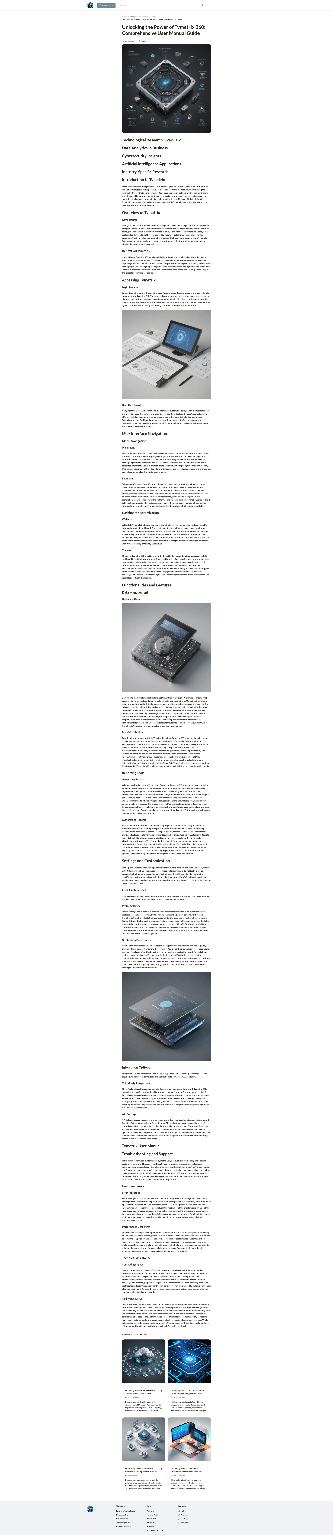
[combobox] (160, 5)
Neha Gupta (129, 41)
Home (124, 16)
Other (153, 16)
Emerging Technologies (139, 16)
